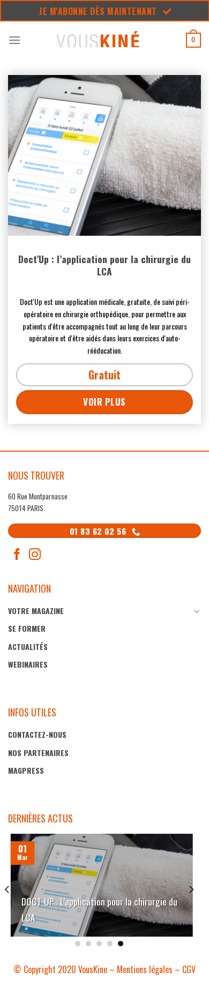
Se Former (27, 628)
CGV (189, 969)
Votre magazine (36, 610)
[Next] (190, 889)
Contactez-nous (37, 734)
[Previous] (7, 889)
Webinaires (28, 664)
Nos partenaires (38, 752)
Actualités (28, 646)
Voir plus (104, 401)
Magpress (26, 770)
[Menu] (14, 40)
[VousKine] (98, 40)
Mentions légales (145, 969)
